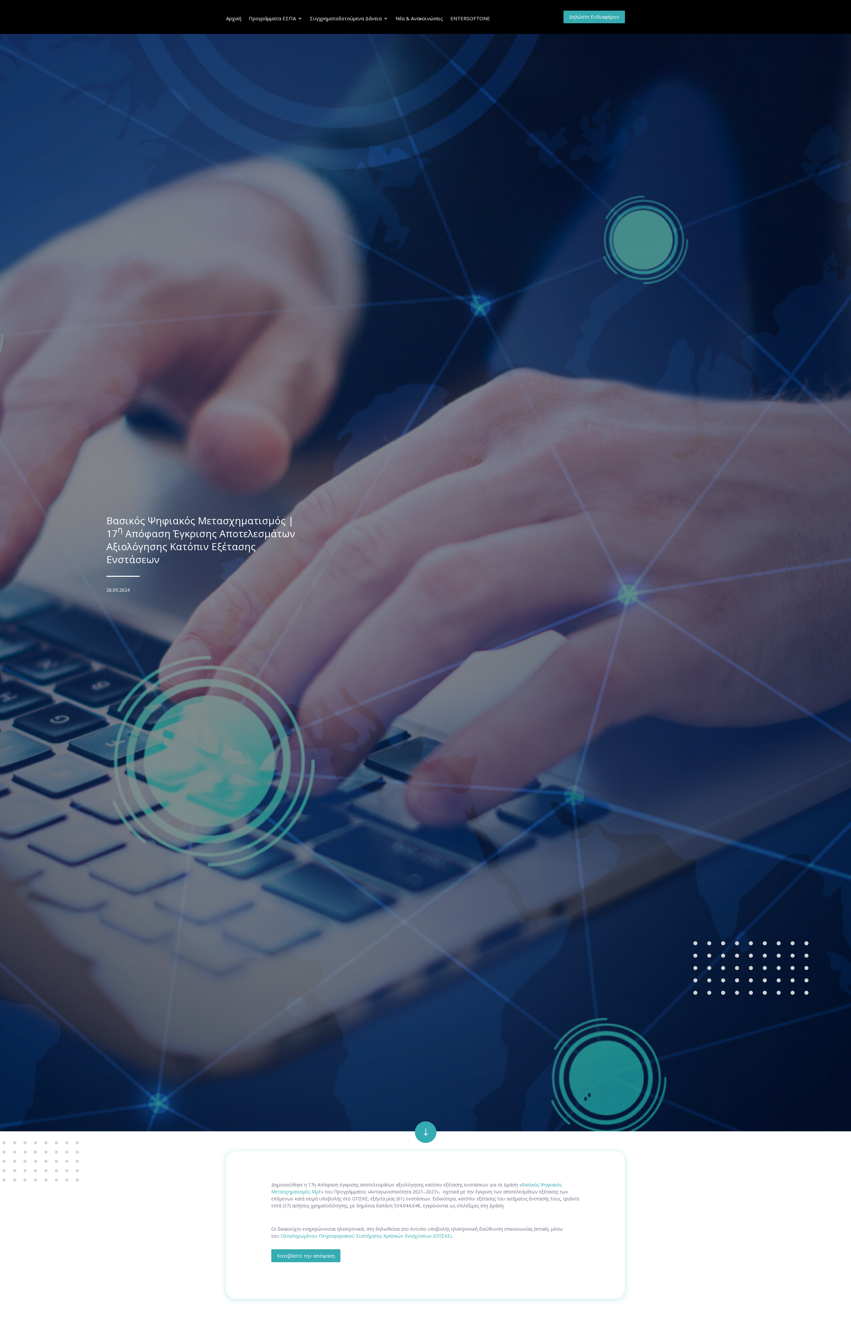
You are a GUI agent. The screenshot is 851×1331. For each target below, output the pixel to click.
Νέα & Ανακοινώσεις (419, 18)
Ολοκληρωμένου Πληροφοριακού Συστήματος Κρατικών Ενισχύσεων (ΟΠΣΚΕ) (366, 1236)
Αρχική (233, 18)
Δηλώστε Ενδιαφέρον (594, 16)
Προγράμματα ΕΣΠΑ (272, 18)
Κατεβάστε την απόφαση (306, 1255)
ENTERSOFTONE (470, 18)
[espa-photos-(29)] (425, 1141)
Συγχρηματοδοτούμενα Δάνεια (346, 18)
